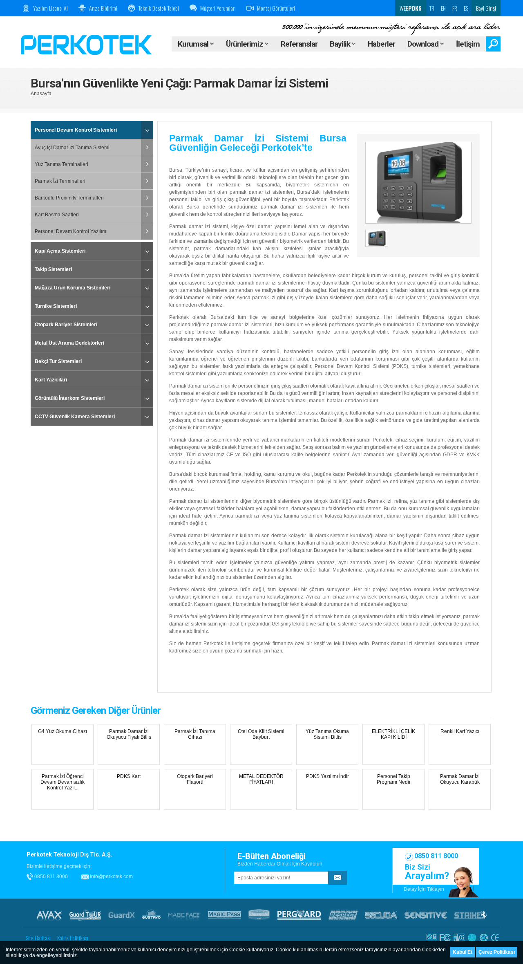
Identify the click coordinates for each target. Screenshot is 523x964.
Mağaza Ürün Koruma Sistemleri (72, 288)
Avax (49, 914)
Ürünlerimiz (245, 44)
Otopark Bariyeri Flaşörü (195, 779)
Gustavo (151, 914)
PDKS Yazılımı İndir (327, 776)
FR (454, 8)
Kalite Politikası (72, 937)
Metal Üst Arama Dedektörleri (69, 343)
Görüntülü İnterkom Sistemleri (70, 398)
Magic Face (184, 914)
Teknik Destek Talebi (159, 8)
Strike (470, 914)
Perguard (299, 914)
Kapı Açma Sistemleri (60, 251)
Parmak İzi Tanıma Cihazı (194, 734)
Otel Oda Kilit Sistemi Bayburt (261, 734)
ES (466, 8)
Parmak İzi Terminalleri (60, 181)
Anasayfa (41, 93)
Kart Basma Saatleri (57, 214)
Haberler (381, 44)
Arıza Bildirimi (103, 8)
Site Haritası (38, 937)
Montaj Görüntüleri (276, 8)
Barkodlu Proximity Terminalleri (69, 198)
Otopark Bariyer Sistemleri (66, 324)
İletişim (468, 44)
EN (443, 8)
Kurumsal (194, 44)
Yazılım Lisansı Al (50, 8)
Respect (343, 914)
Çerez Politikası (496, 952)
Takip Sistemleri (53, 269)
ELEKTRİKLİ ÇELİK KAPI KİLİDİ (393, 734)
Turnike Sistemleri (56, 306)
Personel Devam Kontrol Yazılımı (71, 231)
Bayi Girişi (486, 8)
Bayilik (341, 44)
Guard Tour (85, 914)
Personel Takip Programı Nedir (394, 779)
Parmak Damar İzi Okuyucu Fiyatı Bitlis (129, 734)
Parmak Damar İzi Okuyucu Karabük (460, 779)
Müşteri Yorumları (218, 8)
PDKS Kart (129, 776)
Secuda (381, 914)
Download (423, 44)
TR (431, 8)
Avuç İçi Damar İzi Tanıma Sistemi (72, 147)
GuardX (122, 914)
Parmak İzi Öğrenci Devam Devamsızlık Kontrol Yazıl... (62, 782)
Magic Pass (224, 914)
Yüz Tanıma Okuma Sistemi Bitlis (327, 734)
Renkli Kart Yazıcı (459, 731)
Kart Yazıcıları (51, 380)
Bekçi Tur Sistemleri (58, 361)
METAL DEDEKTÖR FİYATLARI (261, 779)
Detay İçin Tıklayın (424, 889)
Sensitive (426, 914)
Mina (259, 914)
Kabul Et (462, 952)
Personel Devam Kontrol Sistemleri (76, 130)
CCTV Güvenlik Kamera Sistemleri (75, 416)
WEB (410, 8)
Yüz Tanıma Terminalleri (61, 164)
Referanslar (299, 44)
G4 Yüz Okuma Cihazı (62, 731)
